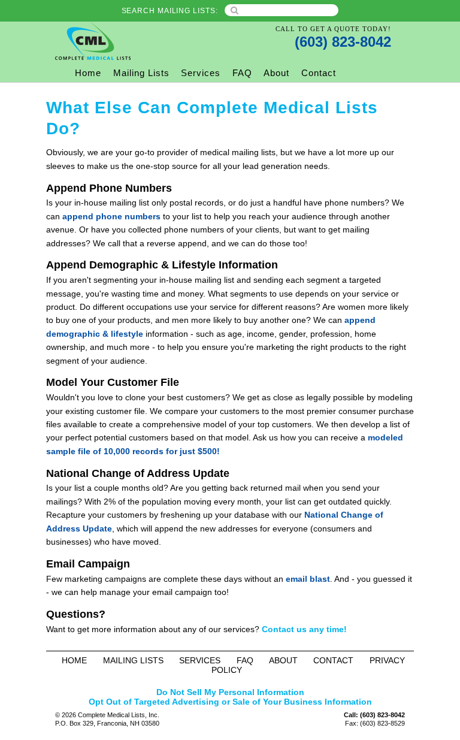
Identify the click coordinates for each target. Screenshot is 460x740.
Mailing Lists (141, 73)
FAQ (242, 73)
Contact (318, 73)
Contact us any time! (304, 629)
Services (200, 73)
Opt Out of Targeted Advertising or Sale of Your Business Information (230, 701)
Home (88, 73)
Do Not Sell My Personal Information (230, 692)
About (276, 73)
